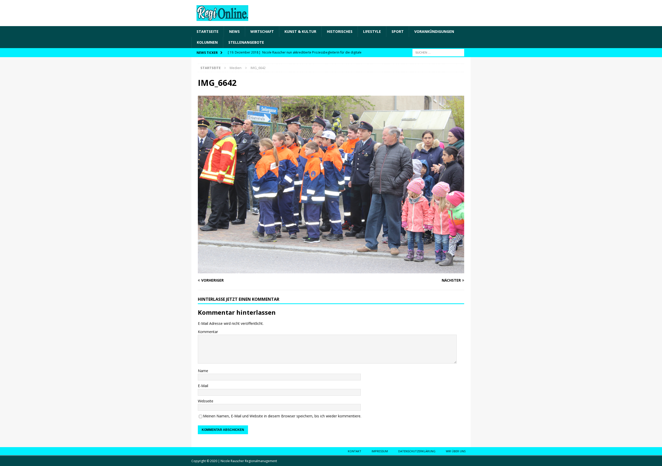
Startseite (208, 31)
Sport (398, 31)
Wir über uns (455, 451)
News (234, 31)
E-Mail (203, 385)
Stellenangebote (246, 42)
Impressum (380, 451)
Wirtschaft (262, 31)
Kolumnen (207, 42)
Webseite (205, 401)
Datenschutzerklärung (416, 451)
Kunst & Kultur (300, 31)
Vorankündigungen (434, 31)
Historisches (339, 31)
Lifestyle (372, 31)
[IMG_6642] (331, 270)
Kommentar (208, 331)
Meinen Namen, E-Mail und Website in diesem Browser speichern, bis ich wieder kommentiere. (282, 416)
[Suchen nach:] (438, 52)
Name (203, 370)
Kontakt (354, 451)
